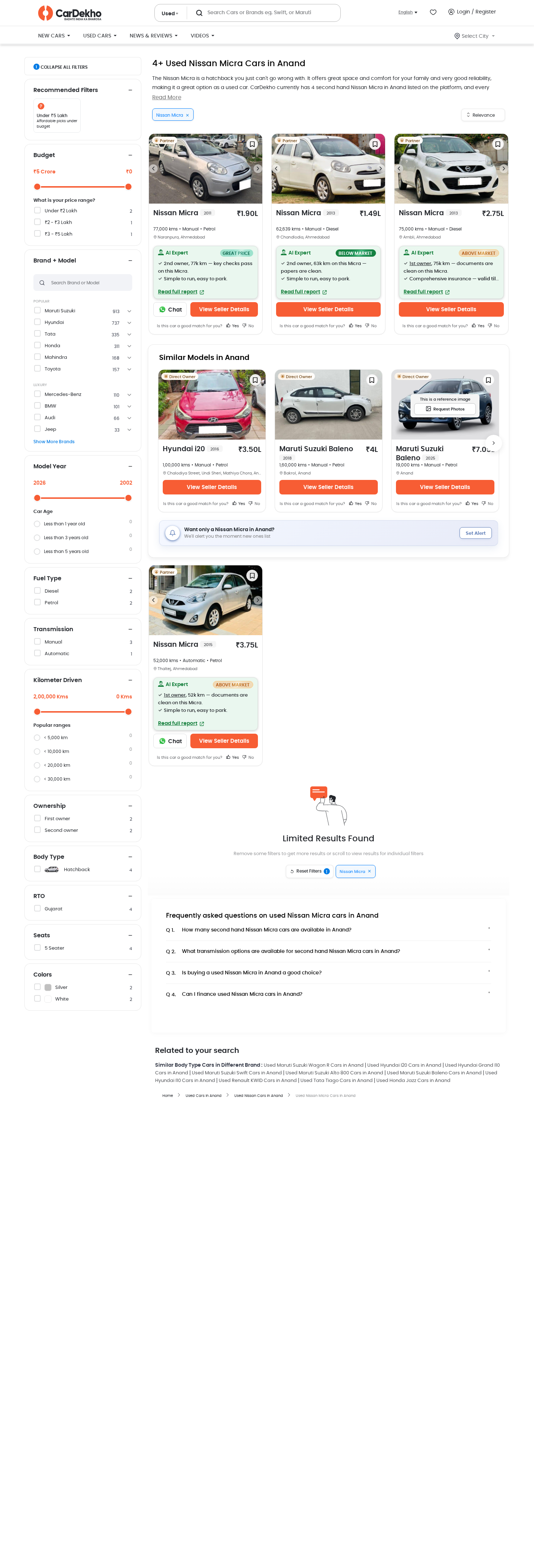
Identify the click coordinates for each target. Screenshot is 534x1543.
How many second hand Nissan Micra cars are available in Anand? (259, 930)
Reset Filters (312, 871)
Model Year (49, 466)
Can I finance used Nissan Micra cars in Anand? (234, 994)
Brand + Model (54, 261)
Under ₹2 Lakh (61, 211)
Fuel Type (47, 578)
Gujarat (53, 909)
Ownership (49, 806)
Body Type (48, 857)
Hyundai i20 (191, 449)
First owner (57, 819)
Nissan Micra (182, 213)
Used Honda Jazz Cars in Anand (413, 1080)
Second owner (61, 830)
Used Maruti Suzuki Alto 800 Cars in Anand (334, 1073)
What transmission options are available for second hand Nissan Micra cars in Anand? (283, 951)
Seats (41, 935)
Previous (153, 168)
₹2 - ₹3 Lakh (58, 222)
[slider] (37, 187)
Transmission (53, 629)
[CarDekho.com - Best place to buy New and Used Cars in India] (69, 13)
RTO (39, 896)
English (406, 12)
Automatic (57, 654)
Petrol (51, 603)
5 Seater (54, 948)
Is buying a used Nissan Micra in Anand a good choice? (244, 973)
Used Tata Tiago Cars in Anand (336, 1080)
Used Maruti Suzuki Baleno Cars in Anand (434, 1073)
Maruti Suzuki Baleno (316, 453)
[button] (205, 272)
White (62, 999)
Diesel (51, 591)
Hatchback (77, 869)
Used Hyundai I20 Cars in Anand (404, 1065)
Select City (475, 36)
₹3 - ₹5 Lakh (58, 234)
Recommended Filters (65, 90)
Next (258, 168)
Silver (61, 987)
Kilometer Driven (57, 680)
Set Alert (476, 533)
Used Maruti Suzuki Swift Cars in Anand (237, 1073)
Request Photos (449, 409)
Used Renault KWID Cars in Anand (258, 1080)
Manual (53, 642)
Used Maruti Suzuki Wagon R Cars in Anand (314, 1065)
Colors (42, 975)
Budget (44, 155)
